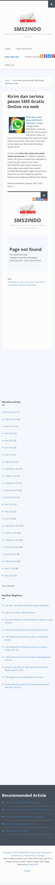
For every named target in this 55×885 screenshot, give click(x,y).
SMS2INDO (27, 28)
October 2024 (11, 533)
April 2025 (9, 575)
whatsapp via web (15, 282)
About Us (9, 65)
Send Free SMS (12, 57)
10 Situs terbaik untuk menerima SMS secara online (28, 809)
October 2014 (11, 476)
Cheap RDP (33, 864)
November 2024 (12, 540)
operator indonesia (27, 285)
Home (7, 48)
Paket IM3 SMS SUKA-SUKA (17, 831)
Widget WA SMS (32, 57)
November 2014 (12, 483)
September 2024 (12, 526)
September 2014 (12, 469)
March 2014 (10, 426)
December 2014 (12, 490)
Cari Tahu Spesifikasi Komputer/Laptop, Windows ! (27, 605)
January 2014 (10, 412)
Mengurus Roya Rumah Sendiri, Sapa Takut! (24, 816)
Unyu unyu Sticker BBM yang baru (20, 612)
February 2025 (11, 561)
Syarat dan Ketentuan (40, 852)
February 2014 (11, 419)
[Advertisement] (27, 318)
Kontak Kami (16, 855)
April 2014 (9, 433)
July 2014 (9, 454)
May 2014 (9, 440)
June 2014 (9, 447)
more (50, 837)
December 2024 (12, 547)
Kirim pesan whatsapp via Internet (20, 824)
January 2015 (10, 497)
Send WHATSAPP (24, 48)
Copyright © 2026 (11, 852)
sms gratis (29, 282)
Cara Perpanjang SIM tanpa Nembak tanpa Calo (26, 630)
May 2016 (9, 511)
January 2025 (10, 554)
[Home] (27, 18)
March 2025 (10, 568)
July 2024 (9, 518)
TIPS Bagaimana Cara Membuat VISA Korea (24, 677)
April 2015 (9, 504)
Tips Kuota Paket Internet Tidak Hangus (22, 802)
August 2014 (10, 462)
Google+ (27, 870)
